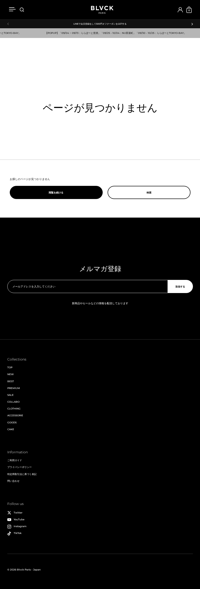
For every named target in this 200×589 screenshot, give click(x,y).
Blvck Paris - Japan (29, 569)
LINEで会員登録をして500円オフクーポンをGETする (100, 24)
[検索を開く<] (22, 9)
